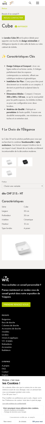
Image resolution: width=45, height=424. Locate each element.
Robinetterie (7, 344)
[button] (37, 3)
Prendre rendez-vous (16, 304)
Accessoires (7, 347)
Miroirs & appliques (10, 337)
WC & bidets (7, 340)
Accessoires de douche (11, 328)
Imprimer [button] (22, 26)
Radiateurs (6, 350)
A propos (5, 365)
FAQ (4, 368)
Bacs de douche (8, 322)
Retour (4, 8)
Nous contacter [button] (13, 17)
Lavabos (5, 334)
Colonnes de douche (10, 325)
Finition (4, 182)
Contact (5, 371)
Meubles (5, 331)
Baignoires (6, 319)
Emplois (5, 374)
